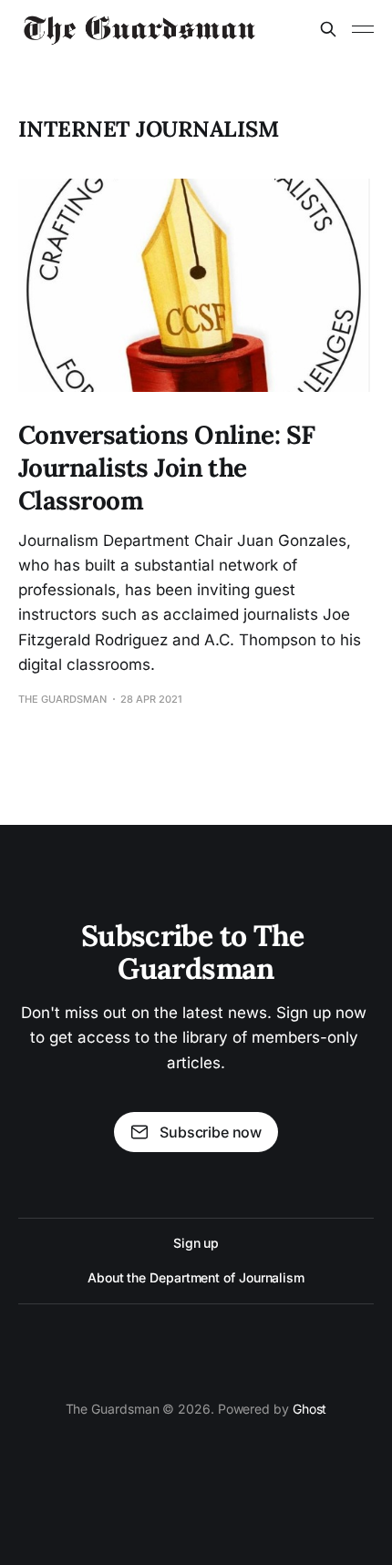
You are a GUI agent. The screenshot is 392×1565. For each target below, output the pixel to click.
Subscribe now (211, 1132)
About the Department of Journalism (196, 1277)
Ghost (310, 1408)
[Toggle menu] (363, 29)
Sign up (196, 1243)
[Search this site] (328, 29)
